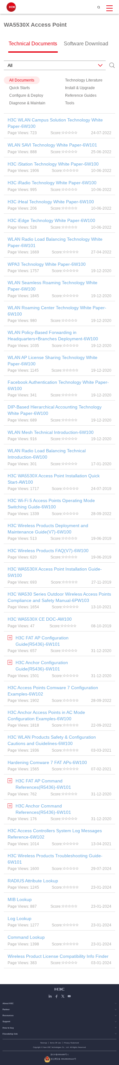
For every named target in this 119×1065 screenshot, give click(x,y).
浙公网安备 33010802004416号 (63, 1059)
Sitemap (43, 1043)
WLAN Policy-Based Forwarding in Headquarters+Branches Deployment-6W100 (53, 335)
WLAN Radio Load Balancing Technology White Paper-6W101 (55, 242)
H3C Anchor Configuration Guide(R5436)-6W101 (42, 665)
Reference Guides (80, 95)
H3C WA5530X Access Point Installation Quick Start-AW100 (54, 479)
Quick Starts (19, 88)
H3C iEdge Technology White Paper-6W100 (51, 220)
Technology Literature (83, 80)
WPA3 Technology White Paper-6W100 (47, 264)
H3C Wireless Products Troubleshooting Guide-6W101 (55, 859)
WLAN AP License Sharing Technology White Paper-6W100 (52, 360)
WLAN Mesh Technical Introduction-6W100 (51, 432)
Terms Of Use (55, 1043)
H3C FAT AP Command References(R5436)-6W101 (43, 784)
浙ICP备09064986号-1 (59, 1054)
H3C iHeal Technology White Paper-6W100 (51, 201)
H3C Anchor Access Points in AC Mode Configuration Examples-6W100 (46, 715)
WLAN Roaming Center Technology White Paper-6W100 (57, 311)
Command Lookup (26, 937)
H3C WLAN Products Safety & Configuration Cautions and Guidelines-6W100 (52, 740)
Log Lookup (19, 918)
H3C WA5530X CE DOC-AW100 (40, 619)
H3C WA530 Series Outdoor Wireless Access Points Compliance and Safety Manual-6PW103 (59, 597)
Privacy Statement (71, 1043)
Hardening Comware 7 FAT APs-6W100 (47, 762)
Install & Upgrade (80, 88)
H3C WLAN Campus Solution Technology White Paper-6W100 (55, 123)
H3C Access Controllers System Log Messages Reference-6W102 (55, 834)
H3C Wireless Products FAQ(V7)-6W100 (48, 550)
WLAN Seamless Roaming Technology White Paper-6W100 (52, 285)
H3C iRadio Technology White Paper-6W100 (52, 182)
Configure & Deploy (26, 95)
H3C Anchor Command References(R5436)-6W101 (43, 809)
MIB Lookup (20, 899)
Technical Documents (33, 43)
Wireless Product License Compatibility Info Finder (58, 956)
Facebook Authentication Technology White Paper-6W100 (58, 385)
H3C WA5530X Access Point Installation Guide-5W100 (55, 572)
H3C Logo (11, 7)
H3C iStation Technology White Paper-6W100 (53, 164)
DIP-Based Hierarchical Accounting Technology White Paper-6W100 (55, 410)
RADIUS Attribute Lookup (33, 880)
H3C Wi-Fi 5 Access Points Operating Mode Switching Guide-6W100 (51, 503)
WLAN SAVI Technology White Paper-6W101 (52, 144)
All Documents (21, 80)
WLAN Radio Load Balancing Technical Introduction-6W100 (47, 454)
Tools (69, 103)
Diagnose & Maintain (27, 103)
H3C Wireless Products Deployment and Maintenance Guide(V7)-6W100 (48, 528)
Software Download (86, 43)
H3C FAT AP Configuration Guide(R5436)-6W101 (42, 641)
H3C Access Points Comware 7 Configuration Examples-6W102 (53, 690)
